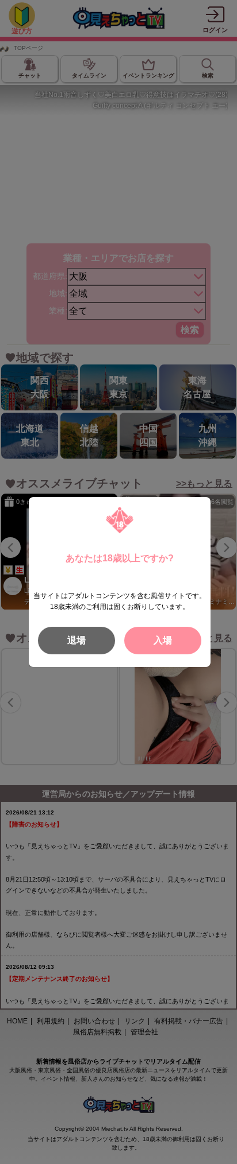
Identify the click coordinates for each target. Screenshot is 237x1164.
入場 (163, 640)
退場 (76, 640)
